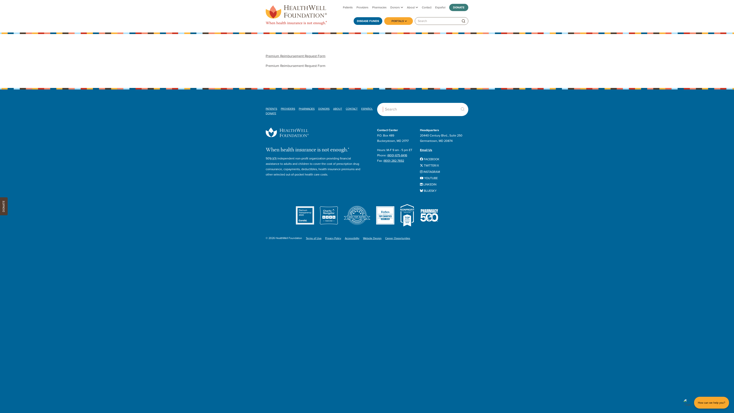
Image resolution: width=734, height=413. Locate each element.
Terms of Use (314, 238)
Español (440, 7)
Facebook (431, 159)
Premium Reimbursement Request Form (296, 56)
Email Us (426, 150)
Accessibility (352, 238)
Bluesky (430, 191)
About (411, 7)
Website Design (372, 238)
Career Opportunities (397, 238)
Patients (348, 7)
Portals (397, 21)
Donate (458, 7)
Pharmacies (379, 7)
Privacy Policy (333, 238)
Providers (362, 7)
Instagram (431, 172)
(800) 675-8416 (397, 155)
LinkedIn (429, 184)
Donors (395, 7)
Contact (426, 7)
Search (462, 109)
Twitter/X (431, 165)
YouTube (430, 178)
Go (463, 21)
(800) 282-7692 (393, 161)
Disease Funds (368, 21)
